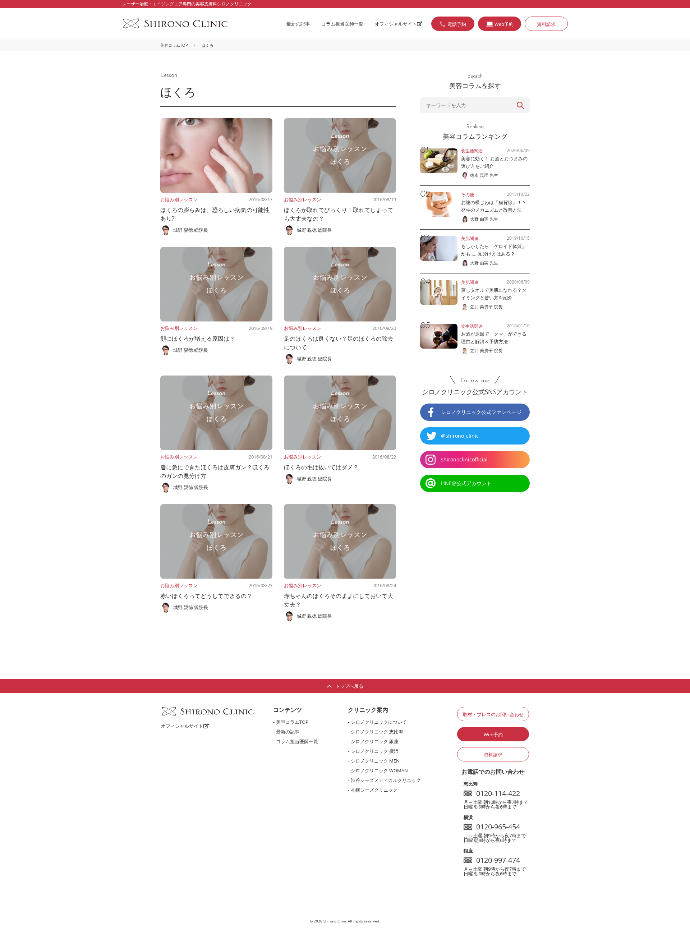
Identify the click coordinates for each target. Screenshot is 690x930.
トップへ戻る (349, 686)
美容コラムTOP (174, 45)
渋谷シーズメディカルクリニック (386, 780)
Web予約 (493, 734)
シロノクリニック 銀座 (375, 741)
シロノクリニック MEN (375, 761)
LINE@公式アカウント (466, 483)
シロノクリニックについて (379, 722)
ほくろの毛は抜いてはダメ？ (321, 467)
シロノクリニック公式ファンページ (481, 412)
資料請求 (546, 24)
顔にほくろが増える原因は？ (197, 338)
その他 (467, 195)
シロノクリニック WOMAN (379, 770)
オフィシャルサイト (396, 23)
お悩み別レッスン (179, 199)
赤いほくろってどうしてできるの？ (206, 596)
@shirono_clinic (460, 435)
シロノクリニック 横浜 (375, 751)
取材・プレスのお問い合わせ (493, 714)
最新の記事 (298, 23)
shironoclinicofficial (464, 459)
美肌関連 (469, 238)
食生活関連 (472, 151)
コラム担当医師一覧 (342, 23)
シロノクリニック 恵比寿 (377, 731)
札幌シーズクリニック (374, 790)
